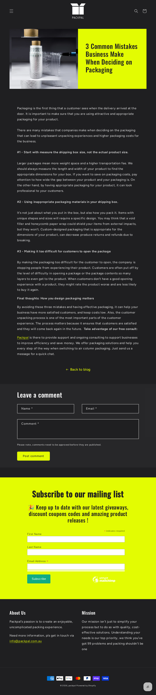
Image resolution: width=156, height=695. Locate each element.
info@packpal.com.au (26, 641)
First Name (34, 533)
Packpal (23, 337)
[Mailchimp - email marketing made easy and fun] (104, 582)
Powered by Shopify (86, 685)
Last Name (34, 546)
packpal (72, 685)
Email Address (37, 561)
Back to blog (80, 369)
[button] (11, 11)
